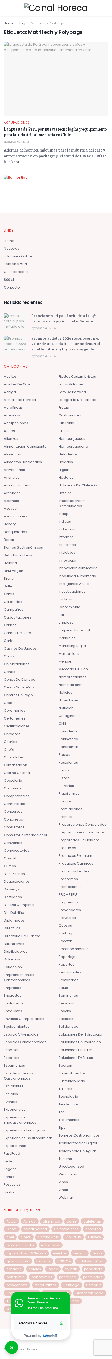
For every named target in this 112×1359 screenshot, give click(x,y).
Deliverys (11, 889)
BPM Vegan (13, 570)
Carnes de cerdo (19, 632)
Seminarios (68, 995)
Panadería (68, 731)
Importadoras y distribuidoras (72, 503)
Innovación (68, 560)
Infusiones (67, 544)
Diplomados (14, 920)
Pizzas (64, 777)
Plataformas (69, 793)
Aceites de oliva (18, 384)
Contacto (12, 287)
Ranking (65, 933)
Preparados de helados (79, 840)
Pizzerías (66, 785)
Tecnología (68, 1096)
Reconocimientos (74, 948)
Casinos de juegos (20, 648)
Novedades (69, 700)
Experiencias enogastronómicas (20, 1120)
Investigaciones (72, 591)
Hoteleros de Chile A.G (78, 485)
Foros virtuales (71, 384)
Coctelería (13, 780)
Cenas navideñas (19, 687)
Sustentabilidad (72, 1080)
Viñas (63, 1182)
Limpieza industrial (74, 630)
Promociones (70, 886)
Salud (63, 987)
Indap (64, 513)
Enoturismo (13, 1003)
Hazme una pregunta (42, 1308)
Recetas (66, 941)
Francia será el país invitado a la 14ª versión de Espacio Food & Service (63, 318)
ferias (97, 1253)
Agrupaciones (16, 122)
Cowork (10, 858)
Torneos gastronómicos (79, 1135)
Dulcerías (12, 959)
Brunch (10, 578)
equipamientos (16, 1026)
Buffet (9, 586)
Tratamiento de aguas (78, 1150)
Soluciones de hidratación (81, 1034)
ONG (62, 723)
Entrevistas (13, 1011)
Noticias (65, 692)
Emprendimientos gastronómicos (19, 977)
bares (72, 1221)
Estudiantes (13, 1086)
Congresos (13, 819)
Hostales (66, 477)
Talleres (65, 1088)
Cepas (9, 702)
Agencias (12, 415)
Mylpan (71, 1269)
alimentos (51, 1221)
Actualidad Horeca (20, 399)
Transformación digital (78, 1143)
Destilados (13, 897)
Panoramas (69, 746)
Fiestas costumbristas (77, 376)
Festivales (12, 1184)
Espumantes (14, 1065)
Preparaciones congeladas (82, 824)
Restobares (68, 979)
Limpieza (66, 622)
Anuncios (12, 477)
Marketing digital (73, 645)
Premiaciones (70, 809)
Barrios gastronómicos (23, 547)
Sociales (66, 1018)
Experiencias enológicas (24, 1130)
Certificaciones (17, 726)
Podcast (66, 801)
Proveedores (70, 910)
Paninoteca (68, 739)
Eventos (10, 1101)
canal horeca (35, 1229)
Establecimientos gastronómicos (18, 1076)
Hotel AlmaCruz (91, 1261)
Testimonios (69, 1119)
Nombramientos (72, 676)
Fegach (10, 1169)
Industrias (67, 529)
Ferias (9, 1176)
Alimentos (12, 454)
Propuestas (68, 902)
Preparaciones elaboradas (82, 832)
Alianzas (11, 438)
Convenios (13, 842)
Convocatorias (16, 850)
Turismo (65, 1158)
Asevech (11, 508)
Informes (66, 537)
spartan (65, 1065)
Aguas (9, 430)
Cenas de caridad (19, 679)
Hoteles (65, 493)
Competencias (16, 796)
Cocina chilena (17, 772)
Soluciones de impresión (80, 1042)
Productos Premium (75, 855)
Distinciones (14, 943)
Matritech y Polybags (47, 23)
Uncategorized (71, 1166)
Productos (67, 847)
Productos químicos (76, 863)
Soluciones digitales (76, 1049)
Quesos (65, 925)
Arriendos (12, 493)
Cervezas (12, 733)
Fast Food (12, 1153)
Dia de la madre (20, 1245)
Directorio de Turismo (22, 935)
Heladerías (68, 454)
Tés (62, 1112)
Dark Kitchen (14, 873)
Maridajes (67, 638)
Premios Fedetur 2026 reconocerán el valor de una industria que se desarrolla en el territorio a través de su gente (67, 344)
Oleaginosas (69, 715)
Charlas (10, 741)
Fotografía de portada (77, 399)
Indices (65, 521)
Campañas (13, 609)
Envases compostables (24, 1018)
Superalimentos (72, 1073)
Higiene (65, 469)
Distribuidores (15, 951)
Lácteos (65, 599)
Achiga (10, 392)
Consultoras (14, 827)
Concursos (13, 811)
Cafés (9, 594)
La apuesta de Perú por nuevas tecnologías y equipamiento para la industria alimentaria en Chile (55, 132)
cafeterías (92, 1221)
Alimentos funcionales (23, 461)
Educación (13, 967)
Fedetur (10, 1161)
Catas (9, 656)
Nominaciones (71, 684)
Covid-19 (73, 1237)
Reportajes (68, 956)
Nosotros (11, 248)
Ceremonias (14, 710)
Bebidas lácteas (18, 555)
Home (8, 23)
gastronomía (18, 1261)
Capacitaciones (17, 617)
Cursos (10, 866)
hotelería (14, 1269)
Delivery (94, 1237)
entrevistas (50, 1245)
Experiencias (15, 1109)
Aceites (10, 376)
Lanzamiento (69, 607)
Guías (64, 430)
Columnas (12, 788)
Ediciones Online (18, 256)
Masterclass (69, 653)
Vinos (63, 1189)
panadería (93, 1269)
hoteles (35, 1269)
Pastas (64, 754)
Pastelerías (68, 762)
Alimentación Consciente (25, 446)
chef (10, 1237)
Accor (12, 1221)
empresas (12, 987)
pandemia (16, 1277)
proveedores (17, 1285)
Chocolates (14, 757)
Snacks (65, 1011)
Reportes (66, 964)
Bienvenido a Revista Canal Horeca (43, 1300)
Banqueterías (15, 531)
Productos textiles (74, 871)
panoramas (42, 1277)
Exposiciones (15, 1145)
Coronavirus (48, 1237)
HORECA (64, 1261)
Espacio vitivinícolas (21, 1034)
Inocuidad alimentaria (77, 575)
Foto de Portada (72, 392)
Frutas (64, 407)
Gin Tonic (66, 423)
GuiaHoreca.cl (16, 271)
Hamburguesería (73, 446)
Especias (11, 1057)
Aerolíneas (13, 407)
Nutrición (66, 708)
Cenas (9, 671)
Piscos (64, 770)
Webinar (66, 1197)
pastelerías (93, 1277)
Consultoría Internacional (25, 834)
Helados (66, 461)
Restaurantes (70, 972)
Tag (22, 23)
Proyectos (67, 917)
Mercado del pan (73, 669)
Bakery (10, 524)
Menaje (65, 661)
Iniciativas (67, 552)
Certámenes (15, 718)
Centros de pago (18, 695)
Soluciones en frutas (76, 1057)
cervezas (93, 1229)
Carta (9, 640)
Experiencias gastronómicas (28, 1137)
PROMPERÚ (68, 894)
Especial (11, 1049)
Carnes (10, 625)
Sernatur (93, 1285)
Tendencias (69, 1104)
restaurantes (46, 1285)
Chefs (9, 749)
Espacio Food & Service (26, 1253)
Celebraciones (16, 663)
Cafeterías (13, 601)
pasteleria (67, 1277)
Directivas (12, 928)
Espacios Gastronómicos (25, 1042)
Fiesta (9, 1192)
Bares (9, 539)
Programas (68, 878)
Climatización (15, 765)
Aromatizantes (16, 485)
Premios (66, 816)
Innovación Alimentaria (78, 568)
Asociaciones (15, 516)
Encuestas (12, 995)
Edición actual (16, 264)
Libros (64, 614)
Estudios (11, 1093)
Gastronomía (70, 415)
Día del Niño (14, 912)
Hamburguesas (72, 438)
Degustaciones (17, 881)
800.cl (9, 279)
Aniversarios (14, 469)
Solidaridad (68, 1026)
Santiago (71, 1285)
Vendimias (68, 1174)
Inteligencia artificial (75, 583)
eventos (60, 1253)
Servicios (66, 1003)
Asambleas (13, 500)
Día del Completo (19, 904)
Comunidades (16, 803)
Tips (62, 1127)
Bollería (10, 562)
